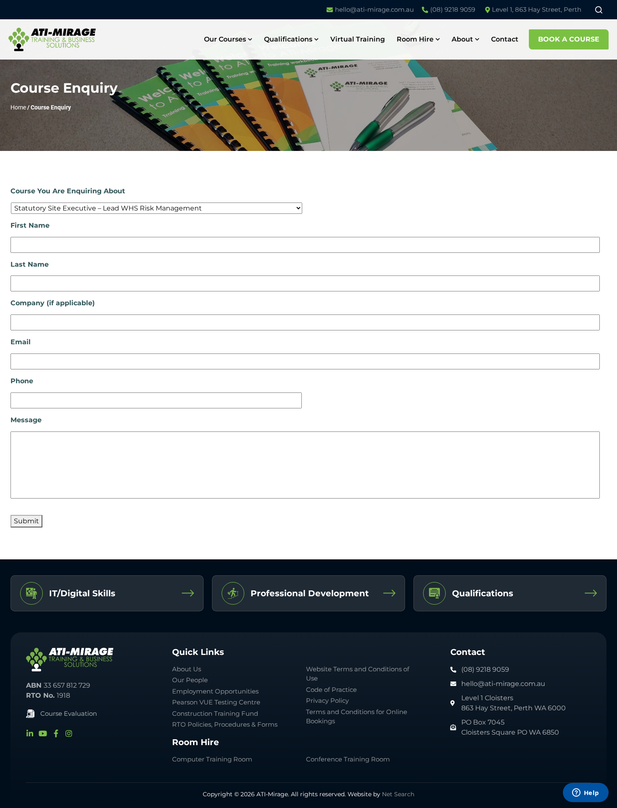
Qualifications (288, 39)
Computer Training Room (213, 759)
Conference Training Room (348, 759)
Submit (26, 521)
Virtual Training (357, 39)
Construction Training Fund (215, 713)
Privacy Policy (327, 700)
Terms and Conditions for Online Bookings (356, 716)
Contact (504, 39)
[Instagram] (69, 733)
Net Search (398, 794)
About (462, 39)
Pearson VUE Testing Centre (216, 702)
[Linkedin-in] (30, 733)
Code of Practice (331, 690)
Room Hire (415, 39)
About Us (186, 669)
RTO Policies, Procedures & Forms (224, 724)
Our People (190, 680)
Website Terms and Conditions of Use (357, 674)
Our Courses (225, 39)
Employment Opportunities (215, 691)
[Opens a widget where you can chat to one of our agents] (585, 793)
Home (18, 107)
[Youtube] (43, 733)
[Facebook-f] (56, 733)
